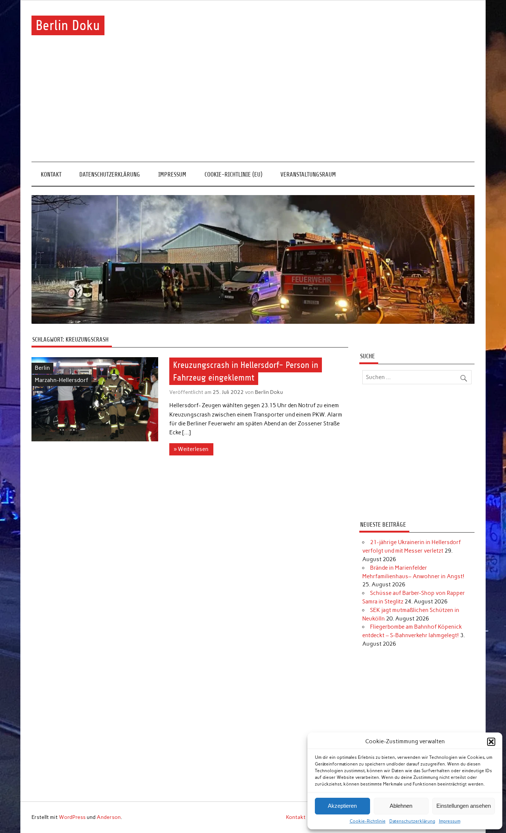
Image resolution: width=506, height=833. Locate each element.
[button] (491, 741)
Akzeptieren (342, 806)
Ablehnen (401, 806)
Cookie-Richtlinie (368, 821)
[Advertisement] (253, 106)
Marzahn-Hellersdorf (61, 380)
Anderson (109, 817)
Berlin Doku (68, 25)
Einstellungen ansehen (463, 806)
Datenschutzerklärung (412, 821)
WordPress (72, 817)
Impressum (449, 821)
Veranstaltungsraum (308, 174)
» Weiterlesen (191, 449)
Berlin (42, 368)
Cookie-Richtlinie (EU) (233, 174)
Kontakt (51, 174)
